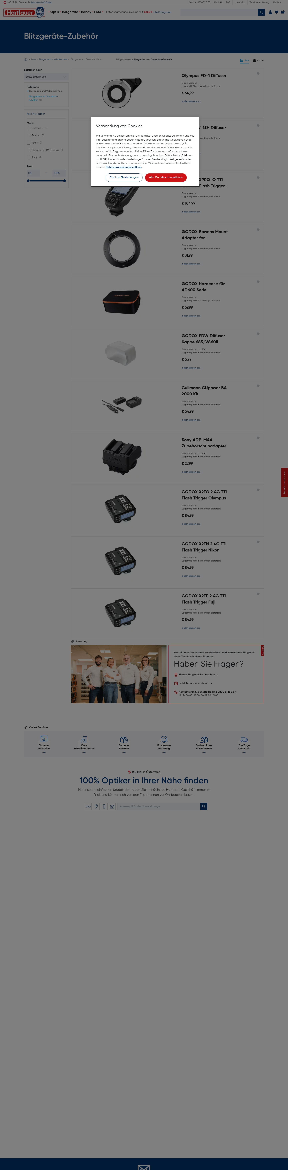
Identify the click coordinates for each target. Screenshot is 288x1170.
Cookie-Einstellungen (124, 177)
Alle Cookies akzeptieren (166, 177)
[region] (145, 152)
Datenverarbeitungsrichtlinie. (124, 167)
